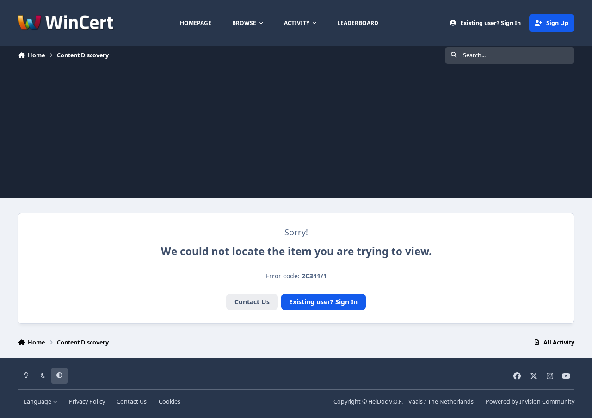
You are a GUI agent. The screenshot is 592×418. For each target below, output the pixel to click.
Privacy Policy (87, 402)
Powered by (530, 402)
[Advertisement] (296, 133)
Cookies (169, 402)
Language (38, 402)
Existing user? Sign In (323, 301)
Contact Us (252, 301)
